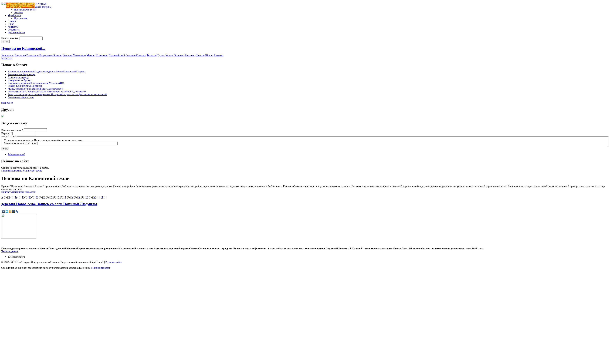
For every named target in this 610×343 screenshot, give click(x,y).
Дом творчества (16, 32)
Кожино (57, 55)
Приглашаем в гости (25, 9)
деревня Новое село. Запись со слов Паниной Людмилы (49, 204)
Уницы (169, 55)
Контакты (13, 26)
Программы (20, 18)
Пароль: (6, 133)
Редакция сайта (113, 262)
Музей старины (42, 6)
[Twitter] (7, 211)
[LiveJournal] (17, 211)
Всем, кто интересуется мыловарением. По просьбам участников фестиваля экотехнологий (57, 94)
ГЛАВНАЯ (40, 4)
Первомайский (117, 55)
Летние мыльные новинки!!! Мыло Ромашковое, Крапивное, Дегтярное (47, 91)
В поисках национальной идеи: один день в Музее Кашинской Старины (47, 71)
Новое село (102, 55)
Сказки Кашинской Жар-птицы (25, 85)
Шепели (200, 55)
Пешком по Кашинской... (23, 48)
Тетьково (151, 55)
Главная (5, 170)
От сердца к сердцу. (18, 77)
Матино (91, 55)
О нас (11, 24)
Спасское (141, 55)
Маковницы (79, 55)
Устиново (179, 55)
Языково (218, 55)
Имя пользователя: (12, 130)
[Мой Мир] (13, 211)
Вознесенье (32, 55)
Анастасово (7, 55)
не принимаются (100, 267)
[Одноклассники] (10, 211)
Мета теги (6, 58)
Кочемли (67, 55)
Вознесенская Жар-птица (21, 74)
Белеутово (20, 55)
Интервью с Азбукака (19, 80)
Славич (12, 21)
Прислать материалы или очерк (18, 192)
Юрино (209, 55)
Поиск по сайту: (10, 38)
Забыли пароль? (16, 154)
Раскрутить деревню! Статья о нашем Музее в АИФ (36, 83)
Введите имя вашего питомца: (20, 143)
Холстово (190, 55)
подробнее (7, 102)
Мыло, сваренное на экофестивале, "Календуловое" (36, 88)
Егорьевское (46, 55)
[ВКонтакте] (3, 211)
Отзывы (18, 12)
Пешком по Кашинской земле (26, 170)
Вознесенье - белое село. (21, 97)
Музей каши (14, 15)
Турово (161, 55)
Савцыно (130, 55)
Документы (14, 29)
